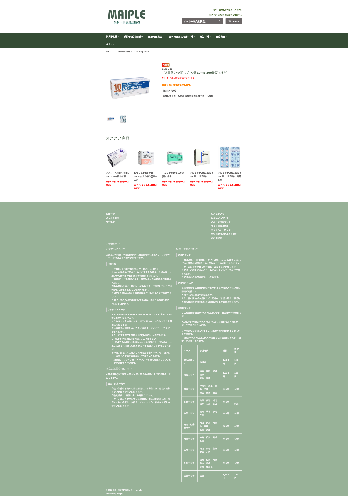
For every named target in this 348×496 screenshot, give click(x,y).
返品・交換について (221, 221)
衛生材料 (204, 36)
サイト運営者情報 (220, 225)
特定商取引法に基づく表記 (224, 233)
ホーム (108, 51)
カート (235, 21)
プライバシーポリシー (222, 229)
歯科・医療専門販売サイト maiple (127, 490)
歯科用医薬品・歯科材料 (181, 36)
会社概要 (110, 221)
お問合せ (110, 213)
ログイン (213, 14)
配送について (217, 213)
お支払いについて (220, 217)
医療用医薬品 (155, 36)
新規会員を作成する (233, 14)
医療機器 (221, 36)
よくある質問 (112, 217)
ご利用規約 (216, 237)
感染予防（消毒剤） (133, 36)
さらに (109, 44)
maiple (111, 36)
